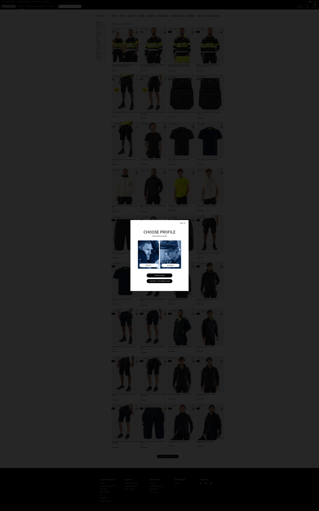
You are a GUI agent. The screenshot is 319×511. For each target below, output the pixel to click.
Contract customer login (159, 281)
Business (170, 265)
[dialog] (159, 255)
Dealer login (159, 275)
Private (148, 265)
